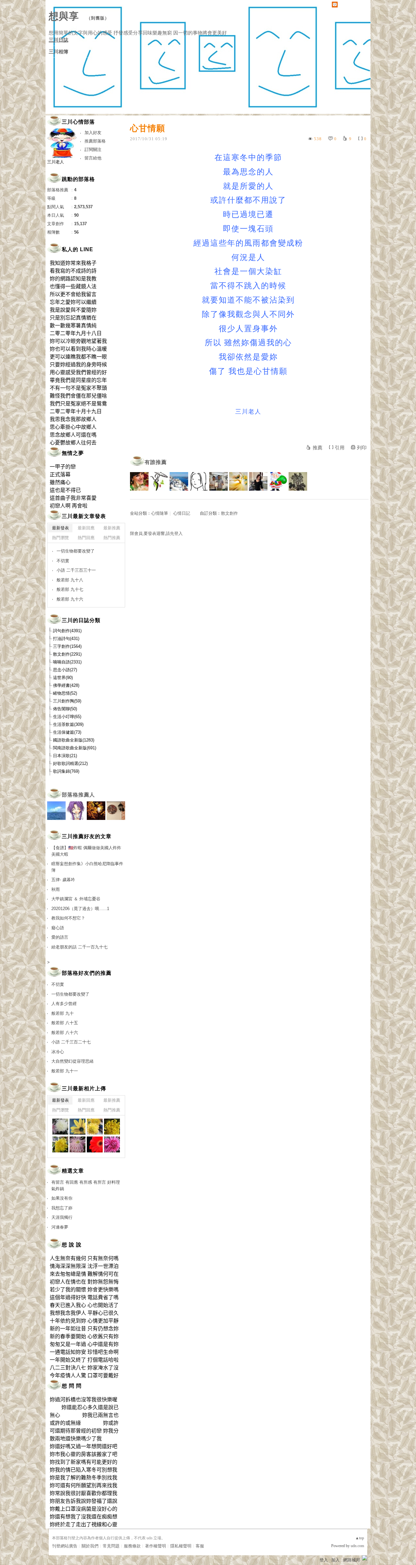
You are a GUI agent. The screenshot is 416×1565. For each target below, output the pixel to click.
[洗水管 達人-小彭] (218, 481)
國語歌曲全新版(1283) (73, 740)
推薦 (317, 447)
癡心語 (57, 927)
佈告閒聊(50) (65, 708)
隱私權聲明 (180, 1546)
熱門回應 (86, 537)
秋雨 (55, 889)
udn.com (357, 1546)
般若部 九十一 (64, 1070)
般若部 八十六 (64, 1032)
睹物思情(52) (65, 693)
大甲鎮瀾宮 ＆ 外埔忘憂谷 (75, 898)
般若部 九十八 (70, 580)
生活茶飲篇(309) (68, 724)
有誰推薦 (156, 462)
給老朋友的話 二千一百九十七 (79, 947)
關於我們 (90, 1546)
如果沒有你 (61, 1198)
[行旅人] (278, 481)
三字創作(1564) (67, 646)
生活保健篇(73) (67, 732)
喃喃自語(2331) (67, 662)
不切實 (63, 560)
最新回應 (86, 527)
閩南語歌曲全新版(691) (74, 747)
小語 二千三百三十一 (76, 570)
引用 (339, 447)
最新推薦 (111, 527)
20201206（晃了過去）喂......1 (80, 908)
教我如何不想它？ (68, 918)
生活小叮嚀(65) (67, 716)
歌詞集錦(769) (66, 771)
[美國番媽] (139, 481)
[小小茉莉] (258, 481)
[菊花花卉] (60, 1127)
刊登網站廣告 (64, 1546)
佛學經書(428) (66, 685)
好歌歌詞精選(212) (70, 763)
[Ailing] (298, 481)
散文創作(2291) (67, 654)
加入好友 (92, 132)
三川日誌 (58, 40)
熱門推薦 (111, 537)
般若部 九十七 (70, 589)
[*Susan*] (238, 481)
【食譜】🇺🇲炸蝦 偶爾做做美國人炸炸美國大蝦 (86, 851)
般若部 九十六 (70, 599)
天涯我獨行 (61, 1217)
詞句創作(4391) (67, 630)
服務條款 (132, 1546)
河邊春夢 (59, 1227)
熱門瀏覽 (60, 537)
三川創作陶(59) (67, 701)
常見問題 (111, 1546)
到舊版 (98, 18)
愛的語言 (59, 937)
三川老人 (55, 161)
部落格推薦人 (78, 794)
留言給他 (92, 158)
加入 (335, 1560)
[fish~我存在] (179, 481)
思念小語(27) (65, 669)
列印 (362, 447)
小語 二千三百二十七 (71, 1042)
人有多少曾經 (64, 1003)
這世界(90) (63, 677)
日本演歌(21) (65, 755)
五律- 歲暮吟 (63, 879)
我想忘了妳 (61, 1207)
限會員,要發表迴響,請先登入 (156, 533)
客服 (200, 1546)
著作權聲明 (155, 1546)
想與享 (65, 16)
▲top (359, 1538)
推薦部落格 (95, 141)
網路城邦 (351, 1560)
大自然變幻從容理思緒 (72, 1061)
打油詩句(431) (66, 638)
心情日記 (181, 513)
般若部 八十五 (64, 1022)
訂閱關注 (92, 149)
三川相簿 (58, 51)
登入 (323, 1560)
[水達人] (159, 481)
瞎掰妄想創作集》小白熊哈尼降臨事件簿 (87, 867)
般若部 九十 (62, 1013)
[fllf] (198, 481)
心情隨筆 (159, 513)
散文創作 (229, 513)
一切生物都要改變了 (76, 551)
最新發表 (60, 527)
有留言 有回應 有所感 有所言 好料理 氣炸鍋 (85, 1185)
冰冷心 (57, 1051)
